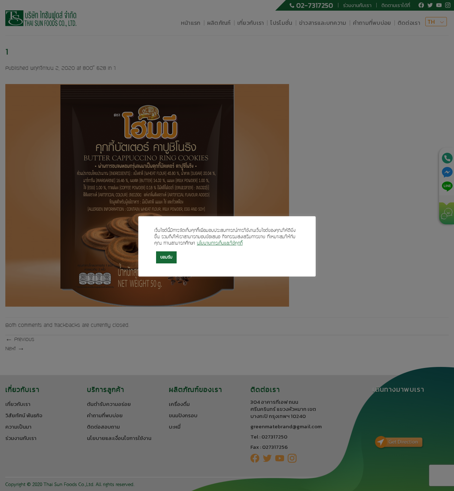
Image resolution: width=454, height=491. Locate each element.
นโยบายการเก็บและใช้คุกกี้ (220, 243)
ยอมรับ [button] (166, 257)
